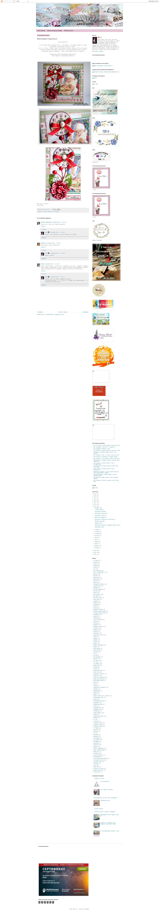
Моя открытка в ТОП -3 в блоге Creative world (106, 455)
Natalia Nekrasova (46, 222)
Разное (95, 699)
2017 (95, 498)
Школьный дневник (98, 755)
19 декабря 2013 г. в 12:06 (53, 243)
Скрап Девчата (97, 712)
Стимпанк (96, 721)
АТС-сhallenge (97, 570)
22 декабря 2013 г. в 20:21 (57, 277)
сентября (97, 533)
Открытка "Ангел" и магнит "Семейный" (104, 811)
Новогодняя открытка (100, 515)
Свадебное (96, 702)
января (97, 547)
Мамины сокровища (98, 645)
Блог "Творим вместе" (99, 572)
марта (96, 543)
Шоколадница (97, 756)
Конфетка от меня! (99, 778)
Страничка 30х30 (98, 726)
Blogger (87, 909)
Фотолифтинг (97, 739)
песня (95, 682)
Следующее (40, 312)
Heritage (96, 763)
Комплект (96, 624)
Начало (95, 668)
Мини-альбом (97, 650)
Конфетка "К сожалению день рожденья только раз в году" (108, 823)
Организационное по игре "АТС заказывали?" (105, 797)
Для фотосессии (98, 597)
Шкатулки (96, 753)
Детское (96, 591)
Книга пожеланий (98, 619)
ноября (97, 529)
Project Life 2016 (98, 768)
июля (96, 537)
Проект (95, 694)
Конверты (96, 628)
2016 (95, 500)
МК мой (95, 655)
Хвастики (96, 744)
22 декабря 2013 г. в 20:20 (57, 253)
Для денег (96, 596)
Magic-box (96, 766)
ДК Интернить (97, 594)
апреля (97, 541)
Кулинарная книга (98, 635)
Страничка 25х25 (98, 724)
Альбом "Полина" (98, 808)
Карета (95, 616)
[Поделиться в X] (56, 209)
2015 (95, 502)
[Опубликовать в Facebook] (58, 209)
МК (94, 653)
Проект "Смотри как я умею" (101, 695)
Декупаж (96, 587)
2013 (95, 506)
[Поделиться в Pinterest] (59, 209)
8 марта (96, 562)
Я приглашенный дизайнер (100, 758)
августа (97, 535)
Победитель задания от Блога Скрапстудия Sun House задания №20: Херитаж (106, 472)
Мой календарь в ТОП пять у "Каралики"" (105, 447)
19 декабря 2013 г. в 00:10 (58, 222)
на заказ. (96, 662)
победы (95, 685)
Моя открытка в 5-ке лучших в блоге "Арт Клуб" (107, 458)
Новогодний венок (98, 670)
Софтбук (96, 717)
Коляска (96, 623)
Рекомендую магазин (99, 701)
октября (97, 531)
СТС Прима (96, 728)
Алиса (95, 563)
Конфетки (96, 629)
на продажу (96, 663)
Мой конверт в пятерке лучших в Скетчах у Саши (107, 450)
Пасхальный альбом (98, 680)
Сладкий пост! (98, 523)
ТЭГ (94, 733)
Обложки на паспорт (99, 673)
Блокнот (96, 574)
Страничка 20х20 (98, 722)
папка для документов (99, 677)
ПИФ (94, 684)
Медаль (95, 646)
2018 (95, 496)
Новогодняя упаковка (100, 511)
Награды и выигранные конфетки (54, 30)
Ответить (43, 226)
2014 (95, 504)
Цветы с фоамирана (98, 748)
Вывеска (96, 582)
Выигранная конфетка (99, 584)
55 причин (96, 560)
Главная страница (41, 30)
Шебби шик (96, 751)
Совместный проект (98, 716)
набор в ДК (96, 665)
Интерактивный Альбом (99, 613)
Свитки (95, 706)
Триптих (96, 731)
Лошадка (96, 640)
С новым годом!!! (99, 509)
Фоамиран (96, 736)
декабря (97, 508)
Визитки (96, 580)
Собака (95, 714)
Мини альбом (97, 648)
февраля (97, 545)
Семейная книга (98, 707)
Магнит (95, 641)
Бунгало (96, 575)
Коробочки (96, 633)
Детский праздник (98, 589)
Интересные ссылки (68, 30)
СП (94, 719)
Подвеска (96, 689)
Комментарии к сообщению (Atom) (55, 314)
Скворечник (96, 711)
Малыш (95, 643)
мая (96, 539)
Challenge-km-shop (98, 760)
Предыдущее (85, 312)
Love (95, 765)
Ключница (96, 618)
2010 (95, 554)
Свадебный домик (98, 704)
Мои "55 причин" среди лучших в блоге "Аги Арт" (107, 445)
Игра (95, 606)
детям (95, 592)
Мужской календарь (100, 521)
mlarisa (43, 243)
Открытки (56, 211)
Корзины (96, 631)
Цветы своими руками (99, 750)
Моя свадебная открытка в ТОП (102, 448)
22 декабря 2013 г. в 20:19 (57, 232)
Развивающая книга (98, 697)
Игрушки (96, 608)
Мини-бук (96, 651)
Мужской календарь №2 (100, 517)
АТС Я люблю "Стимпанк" (106, 789)
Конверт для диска (98, 626)
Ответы (44, 229)
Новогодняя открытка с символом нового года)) (107, 525)
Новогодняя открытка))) (101, 513)
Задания (96, 602)
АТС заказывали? (104, 781)
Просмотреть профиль (97, 51)
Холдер (95, 746)
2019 (95, 494)
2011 (95, 552)
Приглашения (97, 690)
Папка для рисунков (99, 679)
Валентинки (96, 577)
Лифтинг (96, 638)
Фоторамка (96, 741)
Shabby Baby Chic (98, 770)
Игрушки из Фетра (98, 609)
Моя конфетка (97, 657)
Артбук (95, 567)
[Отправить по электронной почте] (53, 209)
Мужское (96, 658)
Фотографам (96, 738)
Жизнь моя (96, 599)
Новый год (50, 211)
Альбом (95, 565)
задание (96, 601)
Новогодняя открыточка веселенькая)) (105, 519)
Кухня (95, 636)
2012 (95, 550)
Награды (96, 667)
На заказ (44, 211)
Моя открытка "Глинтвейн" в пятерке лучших (105, 456)
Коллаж (95, 621)
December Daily (98, 761)
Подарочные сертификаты (100, 687)
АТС (94, 569)
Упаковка (96, 734)
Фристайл (96, 743)
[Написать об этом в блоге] (55, 209)
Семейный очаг (97, 709)
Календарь (96, 614)
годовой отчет (97, 586)
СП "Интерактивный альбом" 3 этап (109, 831)
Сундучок (96, 729)
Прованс (96, 692)
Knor (46, 232)
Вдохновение (97, 579)
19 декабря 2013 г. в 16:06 (51, 264)
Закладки (96, 604)
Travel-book (97, 772)
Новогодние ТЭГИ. (99, 527)
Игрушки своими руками (100, 611)
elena (42, 264)
